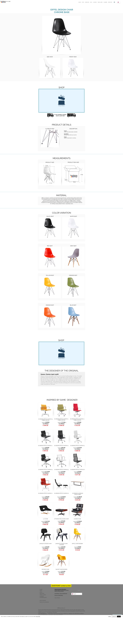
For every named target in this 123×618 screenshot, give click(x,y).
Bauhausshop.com (44, 613)
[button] (114, 2)
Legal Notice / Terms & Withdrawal (61, 593)
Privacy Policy (38, 616)
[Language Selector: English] (118, 2)
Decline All (114, 616)
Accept (119, 616)
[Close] (121, 616)
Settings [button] (109, 616)
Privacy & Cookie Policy (59, 595)
